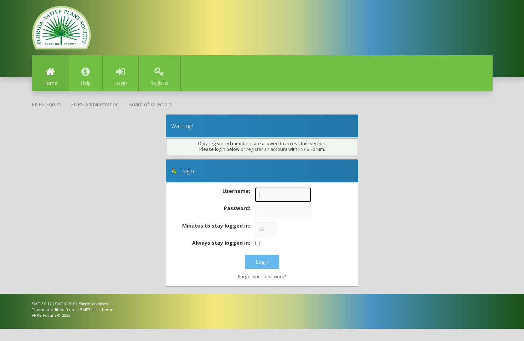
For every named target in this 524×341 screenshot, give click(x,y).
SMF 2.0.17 (42, 304)
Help (86, 83)
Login (120, 83)
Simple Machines (93, 304)
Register (159, 83)
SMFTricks (89, 309)
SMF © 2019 (66, 304)
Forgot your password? (262, 276)
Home (50, 83)
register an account (266, 149)
